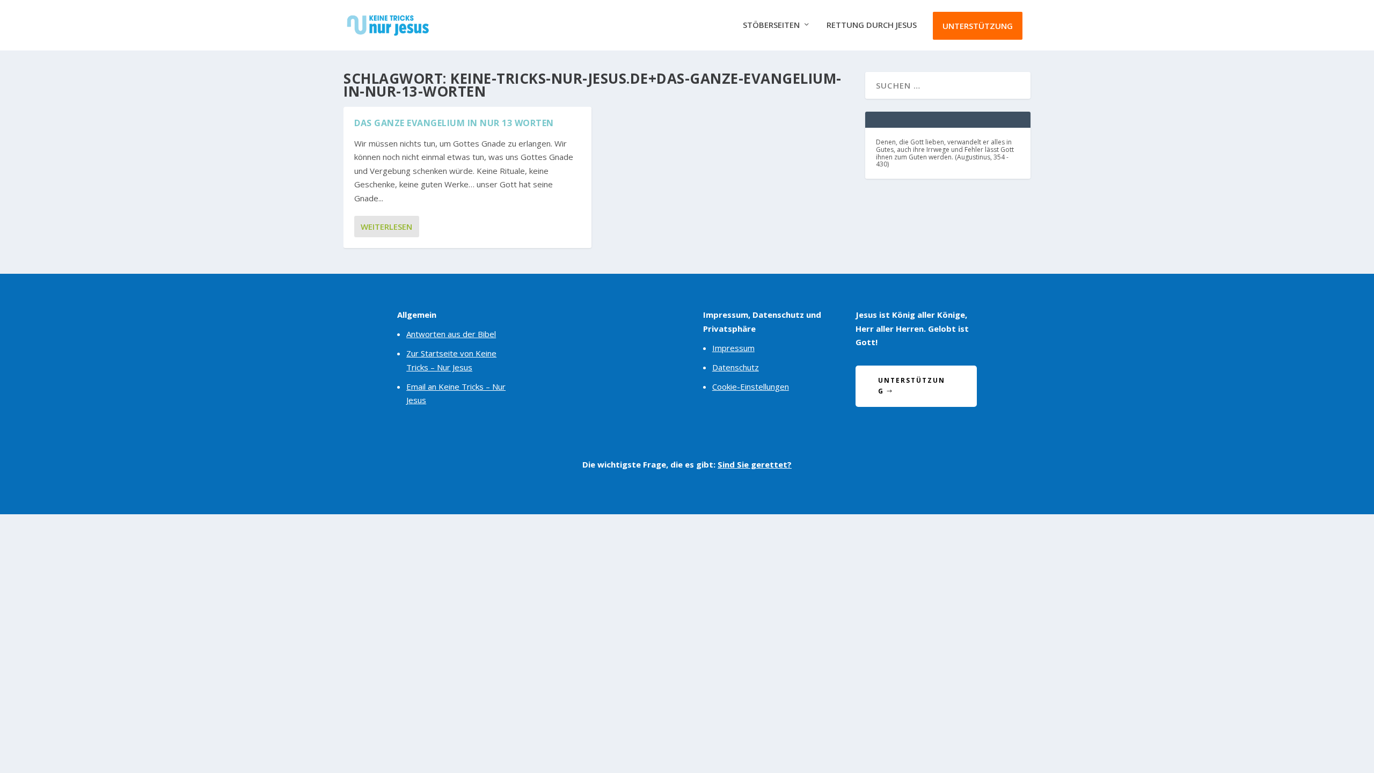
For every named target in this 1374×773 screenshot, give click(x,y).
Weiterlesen (386, 226)
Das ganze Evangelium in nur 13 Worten (454, 123)
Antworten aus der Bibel (451, 334)
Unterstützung (977, 25)
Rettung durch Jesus (872, 25)
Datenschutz (735, 367)
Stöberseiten (771, 25)
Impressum (733, 347)
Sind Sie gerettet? (755, 464)
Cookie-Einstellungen (750, 386)
